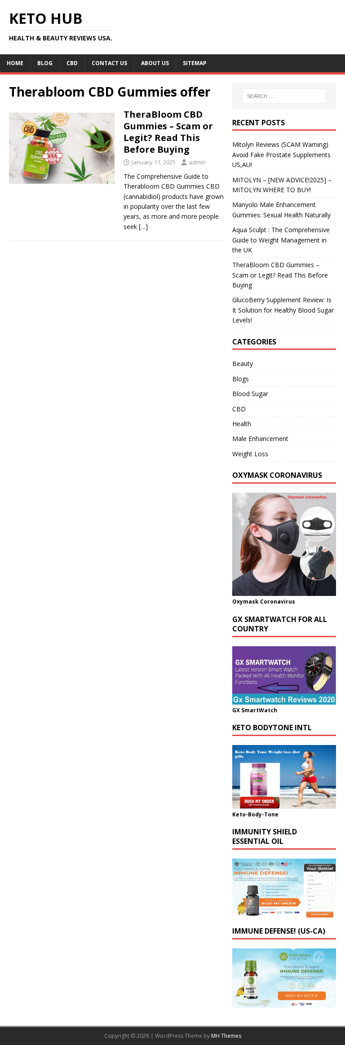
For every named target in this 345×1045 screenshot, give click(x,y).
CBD (72, 63)
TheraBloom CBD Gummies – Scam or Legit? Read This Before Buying (168, 131)
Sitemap (195, 63)
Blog (45, 63)
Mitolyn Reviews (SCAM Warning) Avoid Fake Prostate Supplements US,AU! (281, 154)
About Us (155, 63)
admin (197, 162)
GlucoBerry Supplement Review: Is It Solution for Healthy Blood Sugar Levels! (283, 309)
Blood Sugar (250, 393)
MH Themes (226, 1036)
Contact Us (109, 63)
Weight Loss (250, 454)
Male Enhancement (260, 438)
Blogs (240, 379)
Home (15, 63)
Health (241, 423)
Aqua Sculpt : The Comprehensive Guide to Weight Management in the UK (281, 239)
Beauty (242, 363)
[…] (143, 226)
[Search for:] (284, 96)
